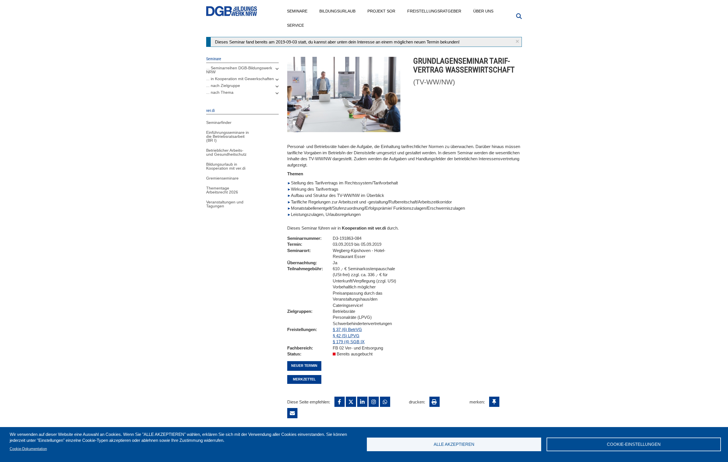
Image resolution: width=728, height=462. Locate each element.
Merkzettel (304, 379)
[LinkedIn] (362, 402)
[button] (517, 41)
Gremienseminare (222, 178)
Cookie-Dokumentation (28, 449)
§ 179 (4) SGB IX (349, 341)
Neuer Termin (304, 366)
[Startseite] (231, 11)
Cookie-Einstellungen (634, 444)
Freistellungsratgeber (435, 11)
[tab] (242, 71)
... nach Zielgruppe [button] (223, 86)
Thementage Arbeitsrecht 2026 (222, 190)
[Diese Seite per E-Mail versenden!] (292, 413)
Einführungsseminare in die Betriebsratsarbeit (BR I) (227, 136)
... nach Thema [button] (219, 92)
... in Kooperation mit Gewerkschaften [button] (240, 79)
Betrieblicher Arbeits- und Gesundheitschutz (226, 152)
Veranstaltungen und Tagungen (224, 204)
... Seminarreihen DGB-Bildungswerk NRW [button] (239, 70)
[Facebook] (339, 402)
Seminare (297, 11)
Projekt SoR (382, 11)
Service (295, 25)
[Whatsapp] (385, 402)
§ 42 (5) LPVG (346, 335)
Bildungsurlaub (338, 11)
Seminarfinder (218, 122)
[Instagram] (374, 402)
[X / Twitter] (351, 402)
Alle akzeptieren (454, 444)
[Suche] (519, 16)
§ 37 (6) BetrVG (347, 329)
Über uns (483, 11)
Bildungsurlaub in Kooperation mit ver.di (225, 166)
